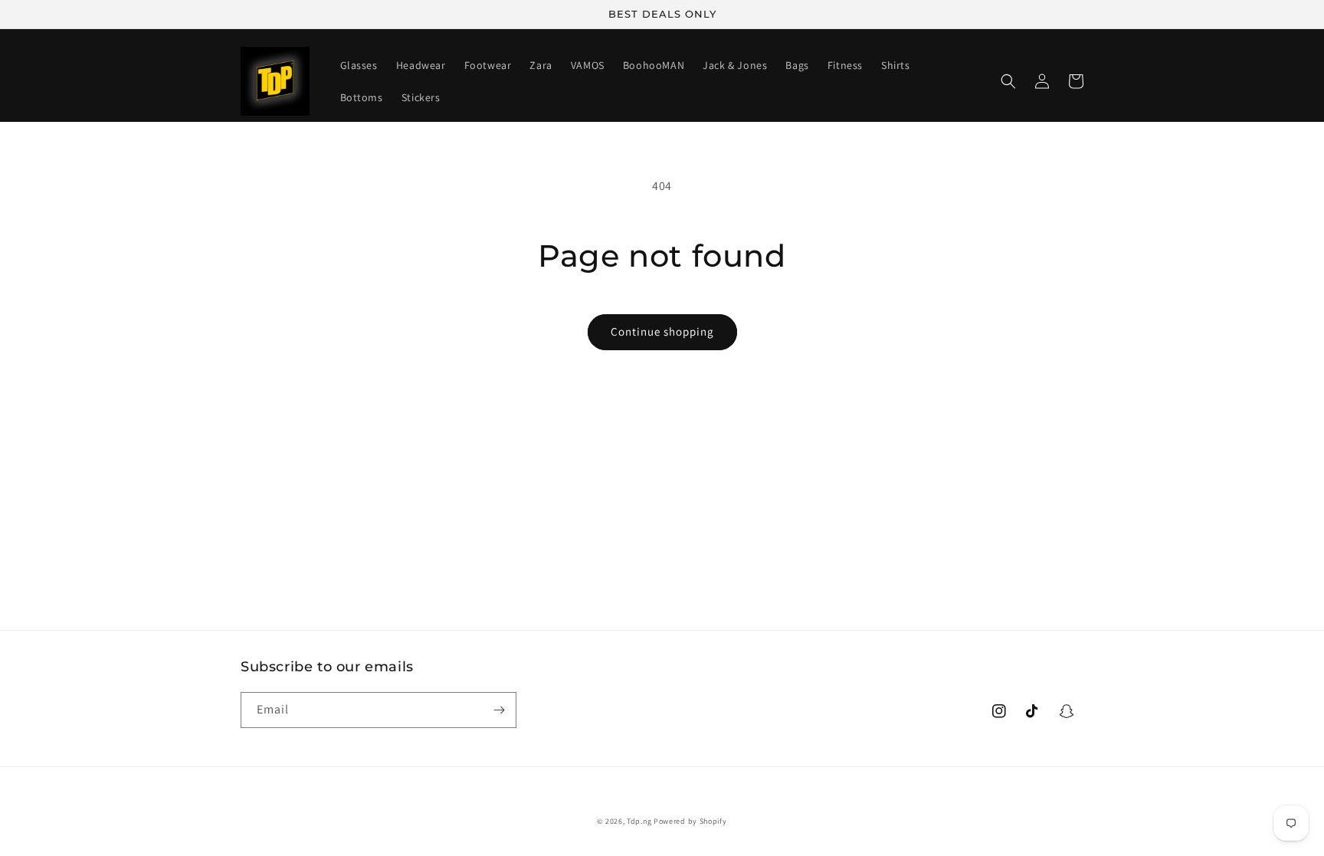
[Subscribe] (499, 710)
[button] (1008, 81)
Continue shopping (662, 331)
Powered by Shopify (690, 821)
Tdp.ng (639, 821)
